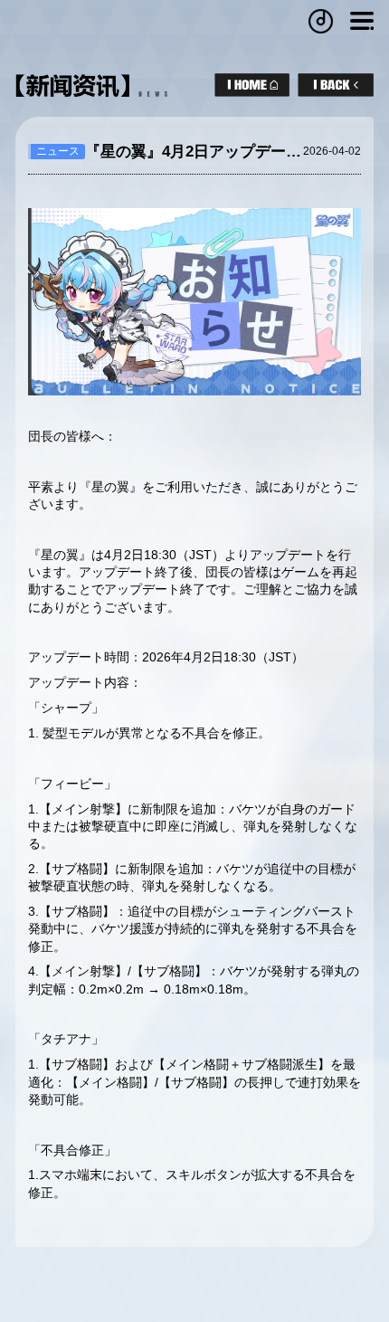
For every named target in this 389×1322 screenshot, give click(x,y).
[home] (252, 85)
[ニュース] (336, 85)
